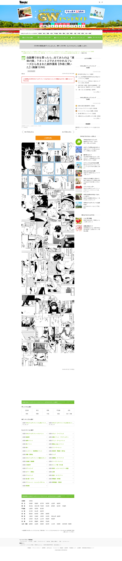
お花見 (35, 541)
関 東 (23, 506)
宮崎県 (58, 524)
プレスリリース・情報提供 (58, 547)
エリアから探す (28, 37)
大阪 (75, 33)
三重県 (42, 513)
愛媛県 (36, 521)
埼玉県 (47, 506)
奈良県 (47, 516)
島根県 (53, 519)
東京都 (31, 506)
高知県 (47, 521)
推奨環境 (43, 547)
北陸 (67, 33)
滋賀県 (58, 516)
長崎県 (42, 524)
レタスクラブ (22, 544)
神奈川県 (37, 506)
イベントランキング (62, 37)
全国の (33, 433)
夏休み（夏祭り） (54, 541)
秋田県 (47, 503)
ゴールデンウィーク (41, 541)
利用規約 (29, 547)
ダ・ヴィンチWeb (30, 544)
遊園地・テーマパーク (94, 37)
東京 (51, 33)
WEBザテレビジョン (38, 544)
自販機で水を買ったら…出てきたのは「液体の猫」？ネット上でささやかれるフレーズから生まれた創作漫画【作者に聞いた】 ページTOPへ (48, 531)
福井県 (42, 511)
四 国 (23, 521)
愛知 (64, 33)
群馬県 (53, 506)
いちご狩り (30, 541)
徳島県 (42, 521)
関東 (48, 33)
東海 (60, 33)
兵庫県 (42, 516)
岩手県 (42, 503)
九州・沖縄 (88, 33)
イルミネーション (65, 541)
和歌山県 (53, 516)
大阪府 (31, 516)
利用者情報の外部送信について (88, 547)
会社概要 (79, 547)
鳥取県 (47, 519)
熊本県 (47, 524)
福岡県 (31, 524)
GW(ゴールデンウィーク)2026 (29, 33)
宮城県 (31, 503)
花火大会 (48, 541)
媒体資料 (66, 547)
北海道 (40, 33)
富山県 (36, 511)
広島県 (31, 519)
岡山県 (36, 519)
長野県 (36, 508)
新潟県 (42, 508)
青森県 (36, 503)
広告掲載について (72, 547)
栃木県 (58, 506)
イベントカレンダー (45, 37)
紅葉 (60, 541)
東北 (44, 33)
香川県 (31, 521)
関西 (71, 33)
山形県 (53, 503)
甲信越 (56, 33)
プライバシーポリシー (36, 547)
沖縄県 (69, 524)
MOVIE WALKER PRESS (48, 544)
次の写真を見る (66, 132)
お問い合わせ (49, 547)
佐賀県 (36, 524)
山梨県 (31, 508)
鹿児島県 (64, 524)
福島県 (58, 503)
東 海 (23, 513)
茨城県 (64, 506)
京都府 (36, 516)
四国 (82, 33)
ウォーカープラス (23, 541)
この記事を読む (48, 138)
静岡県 (47, 513)
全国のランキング (34, 423)
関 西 (23, 516)
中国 (79, 33)
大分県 (53, 524)
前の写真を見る (29, 132)
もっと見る (97, 92)
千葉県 (42, 506)
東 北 (23, 503)
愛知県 (31, 513)
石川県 (31, 511)
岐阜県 (36, 513)
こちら (27, 80)
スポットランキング (78, 37)
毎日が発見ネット (57, 544)
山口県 (42, 519)
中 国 (23, 519)
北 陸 (23, 511)
